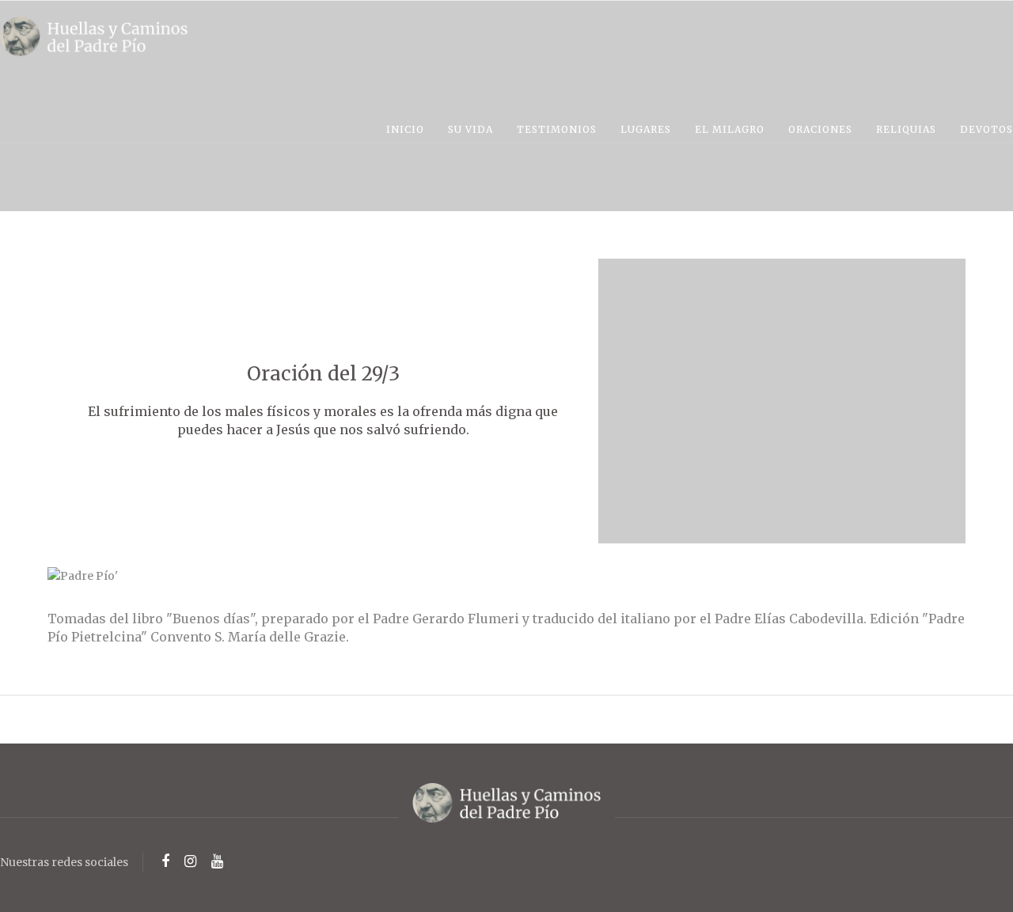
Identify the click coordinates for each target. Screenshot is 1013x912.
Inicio (405, 129)
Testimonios (557, 129)
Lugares (645, 129)
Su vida (470, 129)
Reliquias (906, 129)
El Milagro (729, 129)
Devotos (986, 129)
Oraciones (820, 129)
